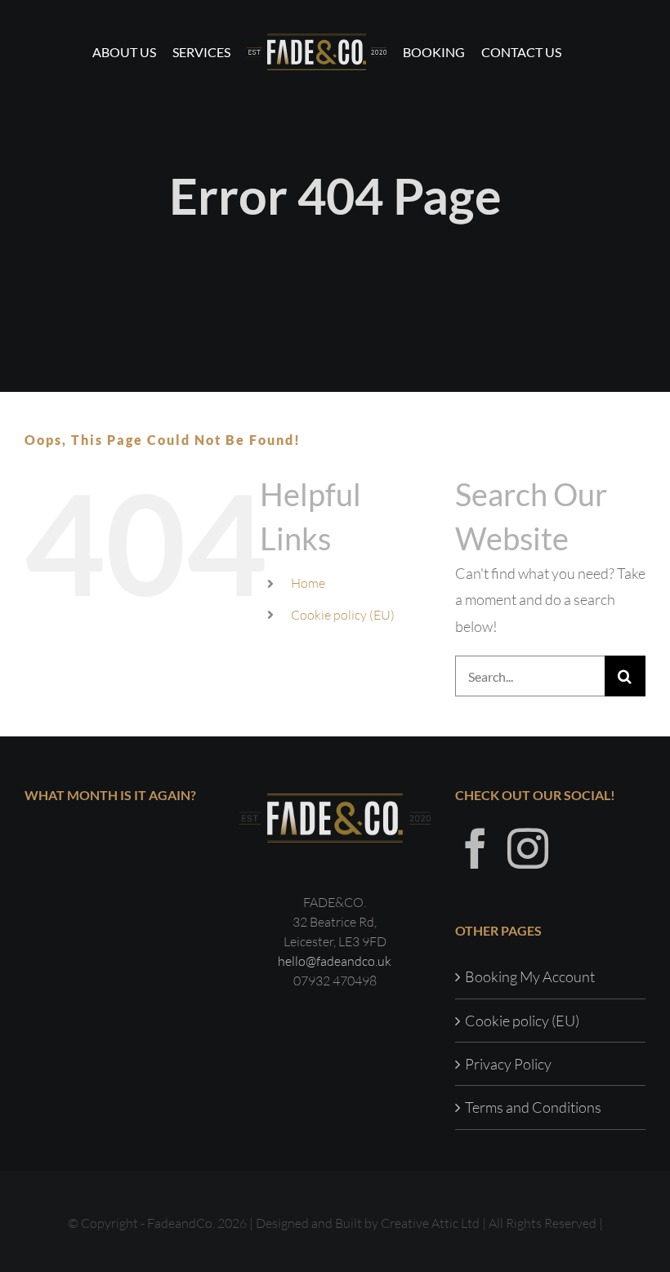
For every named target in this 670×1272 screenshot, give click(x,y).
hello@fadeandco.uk (334, 961)
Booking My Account (530, 976)
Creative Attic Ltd (430, 1223)
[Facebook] (475, 848)
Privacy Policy (508, 1064)
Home (308, 583)
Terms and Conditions (533, 1107)
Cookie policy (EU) (343, 615)
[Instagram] (527, 848)
